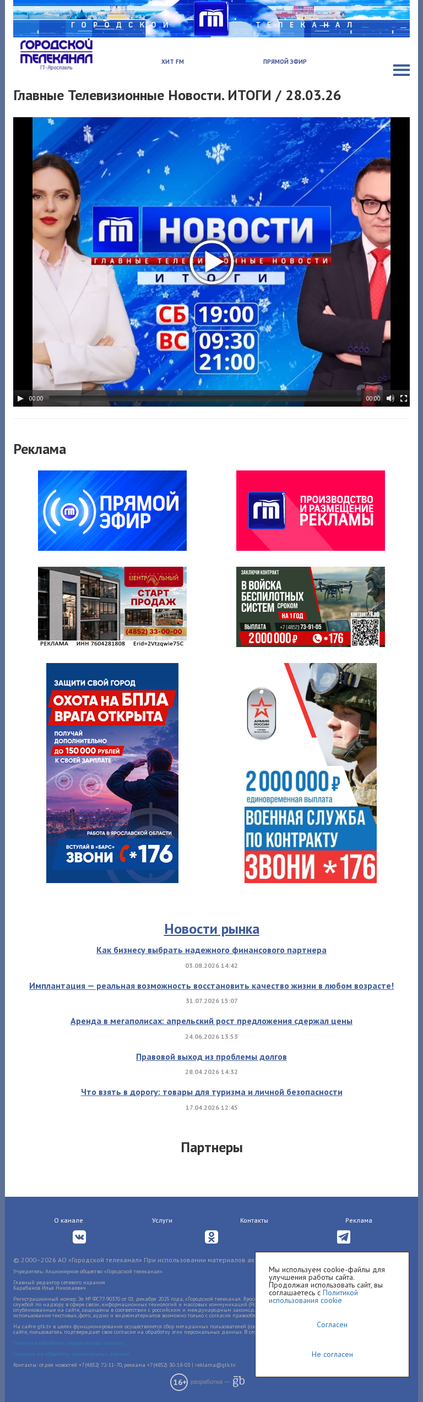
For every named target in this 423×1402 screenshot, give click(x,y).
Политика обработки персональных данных (68, 1342)
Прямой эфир (285, 61)
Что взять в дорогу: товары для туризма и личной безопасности (212, 1091)
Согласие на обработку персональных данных (71, 1353)
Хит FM (172, 61)
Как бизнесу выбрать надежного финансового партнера (211, 949)
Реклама (358, 1220)
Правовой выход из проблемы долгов (211, 1056)
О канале (68, 1220)
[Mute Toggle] (390, 398)
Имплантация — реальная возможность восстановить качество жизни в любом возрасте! (211, 985)
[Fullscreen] (403, 398)
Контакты (254, 1220)
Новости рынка (211, 928)
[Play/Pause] (20, 398)
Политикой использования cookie (313, 1296)
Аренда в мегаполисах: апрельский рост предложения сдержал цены (211, 1020)
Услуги (162, 1220)
